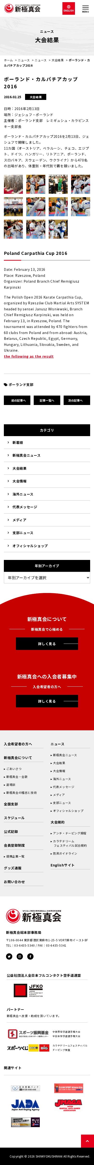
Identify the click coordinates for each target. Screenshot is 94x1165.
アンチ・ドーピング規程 (70, 833)
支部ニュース (23, 532)
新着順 (18, 442)
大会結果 (58, 60)
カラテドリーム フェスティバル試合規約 (69, 843)
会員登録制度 (14, 845)
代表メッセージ (25, 506)
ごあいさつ (13, 769)
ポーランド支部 (21, 384)
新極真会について (18, 757)
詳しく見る (47, 643)
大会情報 (20, 481)
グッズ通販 (13, 867)
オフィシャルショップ (30, 545)
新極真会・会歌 (16, 776)
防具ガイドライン (65, 853)
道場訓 (10, 784)
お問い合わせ (14, 881)
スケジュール (14, 817)
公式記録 (11, 831)
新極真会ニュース (27, 455)
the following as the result (29, 356)
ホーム (8, 60)
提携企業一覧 (15, 856)
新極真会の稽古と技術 (21, 792)
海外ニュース (23, 494)
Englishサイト (63, 865)
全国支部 (11, 804)
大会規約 (58, 822)
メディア (20, 519)
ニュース (24, 60)
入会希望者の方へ (18, 743)
